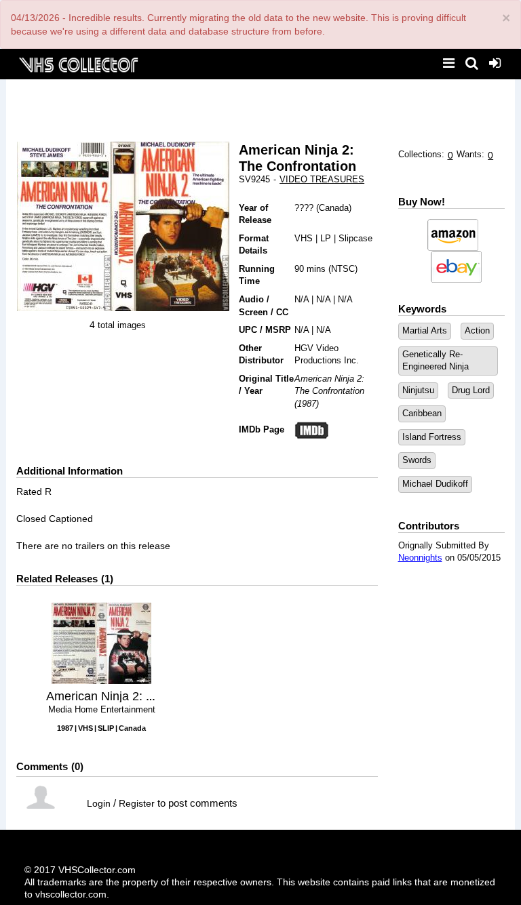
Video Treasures (321, 179)
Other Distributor (261, 354)
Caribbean (422, 413)
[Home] (78, 63)
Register (137, 803)
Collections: (421, 154)
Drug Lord (471, 390)
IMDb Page (261, 429)
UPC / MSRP (265, 330)
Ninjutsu (418, 390)
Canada (334, 208)
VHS (303, 238)
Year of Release (255, 214)
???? (303, 208)
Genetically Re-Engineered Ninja (435, 360)
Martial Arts (424, 330)
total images (122, 325)
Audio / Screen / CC (263, 305)
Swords (416, 460)
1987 (65, 728)
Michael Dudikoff (435, 484)
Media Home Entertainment (101, 709)
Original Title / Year (266, 385)
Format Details (254, 244)
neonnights (420, 557)
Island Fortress (431, 437)
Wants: (470, 154)
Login (99, 803)
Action (477, 330)
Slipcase (355, 238)
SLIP (106, 728)
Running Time (257, 275)
